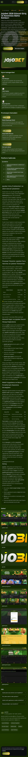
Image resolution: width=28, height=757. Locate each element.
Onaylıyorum (6, 753)
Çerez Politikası (5, 723)
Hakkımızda (13, 726)
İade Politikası (14, 729)
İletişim (20, 726)
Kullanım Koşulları (15, 723)
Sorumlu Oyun (5, 726)
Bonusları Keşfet (19, 48)
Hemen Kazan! (20, 2)
